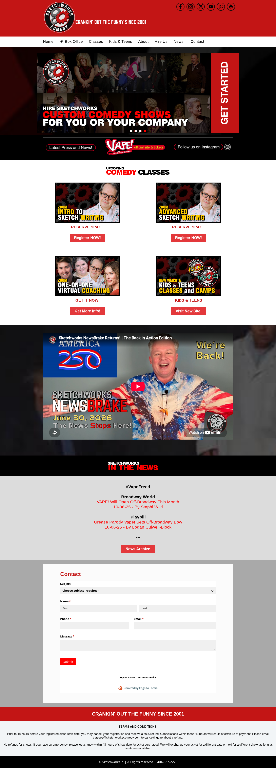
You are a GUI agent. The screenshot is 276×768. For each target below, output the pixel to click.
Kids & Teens (120, 41)
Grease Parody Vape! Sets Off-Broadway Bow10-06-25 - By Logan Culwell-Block (138, 524)
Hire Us (161, 41)
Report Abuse (127, 677)
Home (48, 41)
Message (73, 636)
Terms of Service (147, 677)
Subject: (66, 584)
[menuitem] (48, 42)
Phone (71, 619)
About (143, 41)
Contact (197, 41)
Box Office (74, 41)
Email (144, 619)
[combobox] (138, 590)
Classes (96, 41)
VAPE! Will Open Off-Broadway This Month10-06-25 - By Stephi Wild (138, 504)
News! (179, 41)
